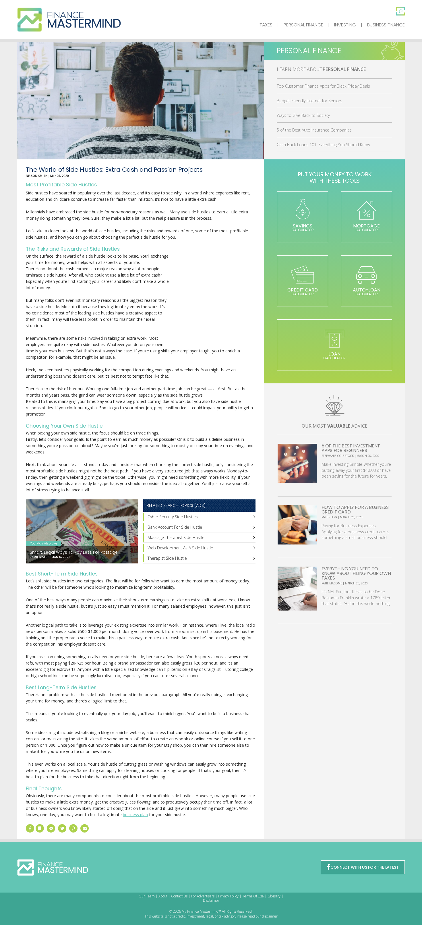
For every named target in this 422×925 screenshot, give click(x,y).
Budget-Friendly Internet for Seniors (309, 100)
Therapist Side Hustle (167, 558)
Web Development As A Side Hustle (180, 548)
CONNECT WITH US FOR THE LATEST (364, 867)
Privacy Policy (228, 896)
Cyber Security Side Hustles (173, 517)
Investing (345, 25)
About (162, 896)
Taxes (266, 25)
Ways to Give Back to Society (303, 115)
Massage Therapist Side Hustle (176, 537)
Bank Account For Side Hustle (175, 527)
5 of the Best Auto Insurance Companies (314, 130)
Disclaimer (211, 900)
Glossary (274, 896)
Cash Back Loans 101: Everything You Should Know (323, 144)
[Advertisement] (212, 300)
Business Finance (386, 25)
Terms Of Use (253, 896)
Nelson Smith (36, 176)
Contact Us (179, 896)
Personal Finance (303, 25)
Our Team (147, 896)
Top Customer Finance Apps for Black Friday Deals (323, 86)
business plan (135, 814)
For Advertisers (202, 896)
